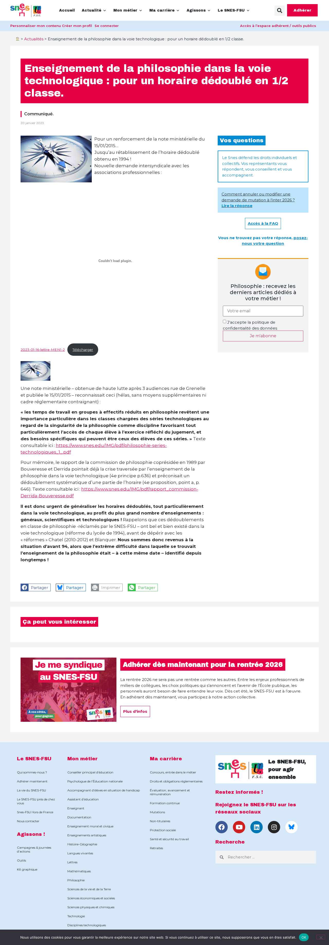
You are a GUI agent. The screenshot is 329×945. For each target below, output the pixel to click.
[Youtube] (239, 827)
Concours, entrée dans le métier (173, 772)
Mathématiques (79, 871)
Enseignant (75, 808)
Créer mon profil (77, 26)
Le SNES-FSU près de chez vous (36, 801)
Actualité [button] (91, 10)
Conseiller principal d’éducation (90, 772)
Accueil (67, 10)
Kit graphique (27, 869)
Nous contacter (28, 821)
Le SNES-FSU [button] (231, 10)
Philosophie (76, 880)
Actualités (33, 38)
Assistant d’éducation (83, 799)
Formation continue (165, 803)
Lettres (72, 862)
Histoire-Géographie (82, 844)
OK (303, 937)
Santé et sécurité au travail (169, 839)
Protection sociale (163, 830)
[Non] (320, 937)
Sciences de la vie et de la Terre (89, 889)
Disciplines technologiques (86, 925)
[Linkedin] (256, 827)
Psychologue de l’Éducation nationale (95, 781)
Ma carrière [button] (162, 10)
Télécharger (82, 350)
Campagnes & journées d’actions (34, 849)
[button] (280, 10)
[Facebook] (221, 827)
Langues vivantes (80, 853)
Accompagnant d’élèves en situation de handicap (103, 790)
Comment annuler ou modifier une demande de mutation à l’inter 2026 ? (258, 200)
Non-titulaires (160, 821)
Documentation (79, 817)
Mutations (157, 812)
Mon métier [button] (125, 10)
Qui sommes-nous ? (32, 772)
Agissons (196, 10)
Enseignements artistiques (86, 835)
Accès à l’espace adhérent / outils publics (278, 26)
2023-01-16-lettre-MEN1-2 (43, 350)
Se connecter (107, 26)
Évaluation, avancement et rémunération (170, 792)
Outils (21, 860)
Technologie (76, 916)
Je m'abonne (263, 335)
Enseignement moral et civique (90, 826)
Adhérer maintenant (32, 781)
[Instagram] (274, 827)
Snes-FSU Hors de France (35, 812)
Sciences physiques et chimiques (90, 907)
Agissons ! (31, 834)
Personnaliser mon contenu (35, 26)
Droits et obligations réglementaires (176, 781)
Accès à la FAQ (263, 223)
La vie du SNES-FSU (31, 790)
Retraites (156, 848)
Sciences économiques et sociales (91, 898)
